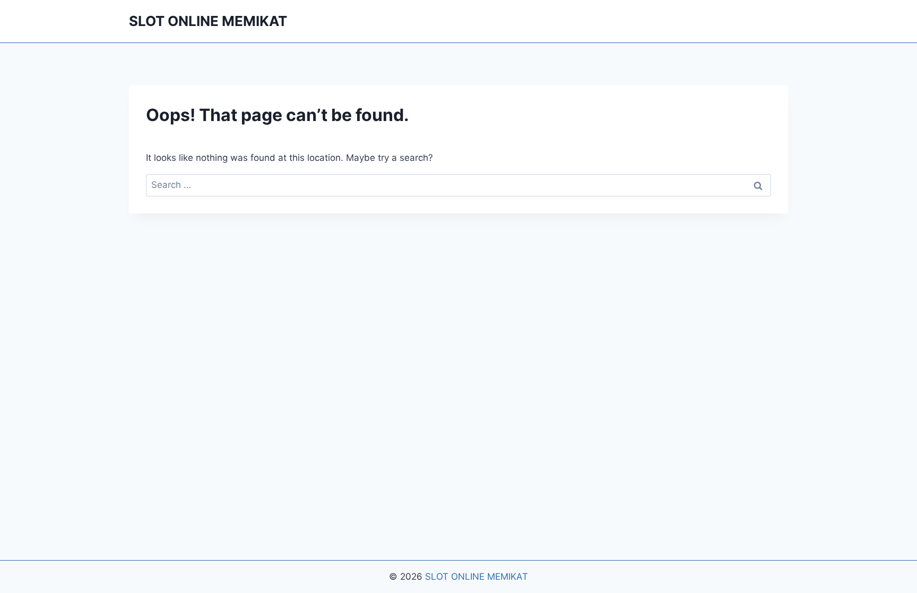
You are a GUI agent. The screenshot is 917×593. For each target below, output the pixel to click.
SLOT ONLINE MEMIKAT (476, 576)
